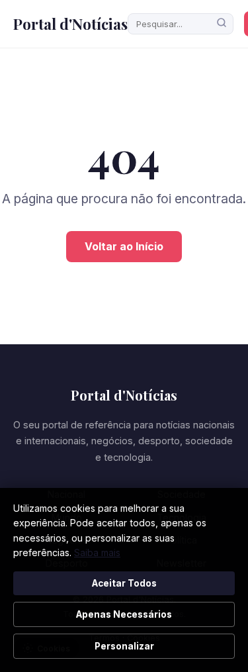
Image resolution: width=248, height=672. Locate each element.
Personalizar (124, 646)
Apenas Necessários (124, 614)
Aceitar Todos (124, 583)
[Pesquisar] (221, 24)
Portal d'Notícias (70, 24)
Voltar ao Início (124, 246)
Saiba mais (97, 552)
